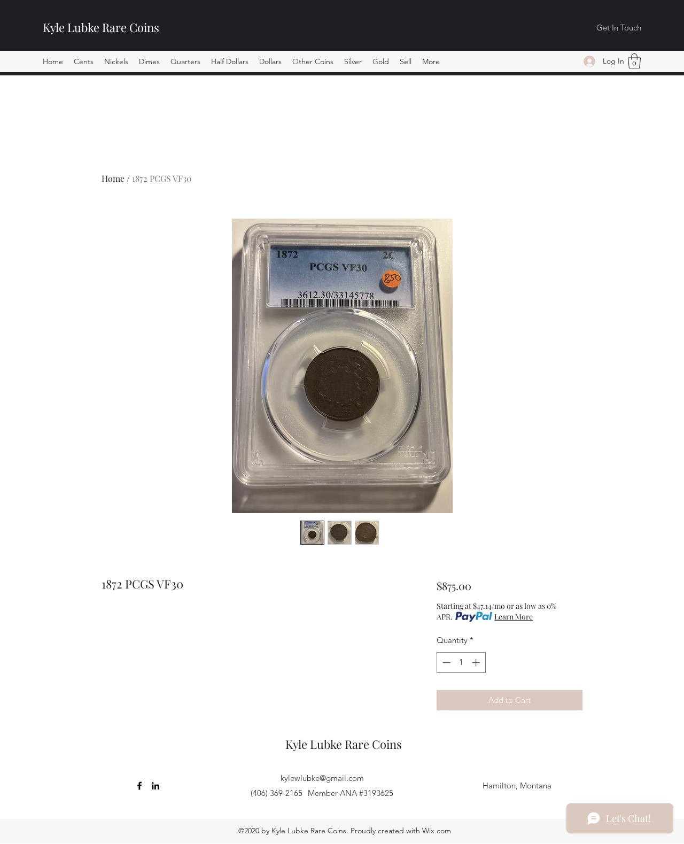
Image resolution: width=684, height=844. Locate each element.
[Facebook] (139, 785)
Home (113, 178)
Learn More (513, 616)
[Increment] (477, 662)
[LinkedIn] (155, 785)
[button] (83, 61)
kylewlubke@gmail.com (322, 778)
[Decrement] (445, 662)
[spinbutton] (461, 662)
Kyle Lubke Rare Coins (101, 27)
